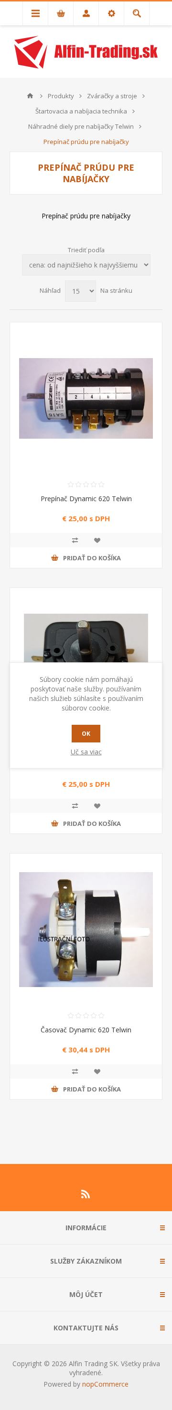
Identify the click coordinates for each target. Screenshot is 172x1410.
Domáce (30, 95)
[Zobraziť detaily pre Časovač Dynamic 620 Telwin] (86, 929)
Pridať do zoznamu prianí (97, 540)
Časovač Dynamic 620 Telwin (86, 1029)
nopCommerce (105, 1384)
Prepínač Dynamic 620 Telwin (86, 498)
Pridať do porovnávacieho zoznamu (75, 540)
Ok (86, 734)
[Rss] (86, 1194)
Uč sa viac (86, 751)
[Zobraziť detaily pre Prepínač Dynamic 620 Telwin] (86, 398)
